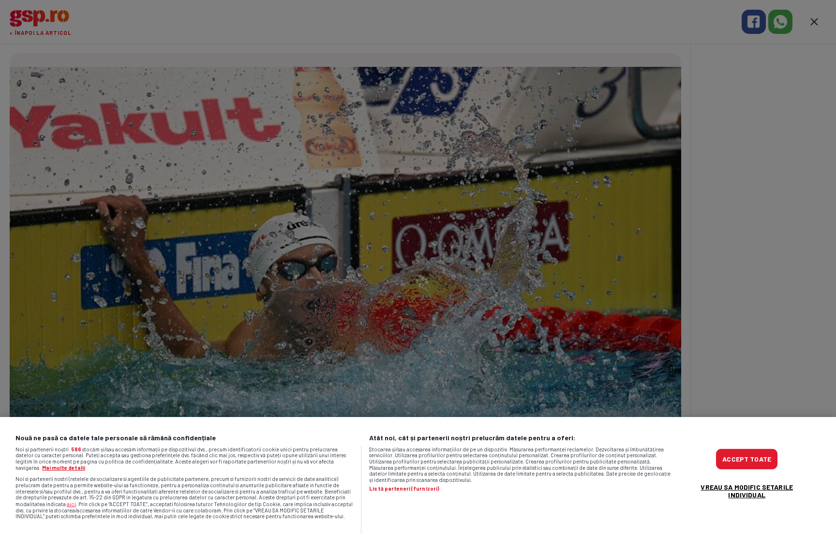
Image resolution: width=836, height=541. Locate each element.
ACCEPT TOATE (746, 459)
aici (71, 503)
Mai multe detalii (63, 467)
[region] (418, 479)
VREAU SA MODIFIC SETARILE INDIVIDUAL (747, 491)
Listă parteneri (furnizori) (404, 489)
